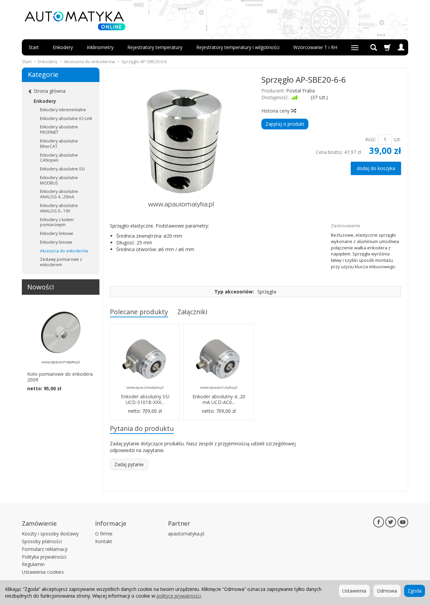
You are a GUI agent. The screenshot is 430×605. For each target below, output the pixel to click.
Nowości (40, 286)
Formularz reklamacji (45, 549)
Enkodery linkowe (56, 233)
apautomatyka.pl (186, 533)
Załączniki (192, 311)
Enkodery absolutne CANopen (59, 157)
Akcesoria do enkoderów (64, 251)
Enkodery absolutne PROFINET (59, 129)
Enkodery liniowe (56, 242)
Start (34, 47)
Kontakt (103, 541)
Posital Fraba (300, 90)
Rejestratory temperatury (154, 47)
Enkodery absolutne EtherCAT (59, 143)
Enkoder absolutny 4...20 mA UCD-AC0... (218, 399)
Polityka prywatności (44, 557)
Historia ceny (276, 111)
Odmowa (387, 591)
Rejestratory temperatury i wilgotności (238, 47)
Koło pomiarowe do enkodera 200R (60, 377)
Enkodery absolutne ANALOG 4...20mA (59, 194)
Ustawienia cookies (43, 572)
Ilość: (370, 139)
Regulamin (33, 564)
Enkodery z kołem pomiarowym (57, 222)
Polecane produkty (139, 311)
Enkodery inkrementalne (63, 110)
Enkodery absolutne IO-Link (66, 118)
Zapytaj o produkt (284, 124)
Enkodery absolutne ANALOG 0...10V (59, 208)
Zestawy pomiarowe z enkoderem (61, 262)
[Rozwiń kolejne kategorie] (354, 47)
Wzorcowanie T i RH (315, 47)
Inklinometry (100, 47)
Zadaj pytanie (129, 464)
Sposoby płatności (42, 541)
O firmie (104, 533)
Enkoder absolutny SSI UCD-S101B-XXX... (145, 399)
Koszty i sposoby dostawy (50, 533)
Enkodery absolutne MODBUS (59, 180)
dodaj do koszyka (376, 168)
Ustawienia (354, 591)
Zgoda (414, 591)
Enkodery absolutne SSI (62, 169)
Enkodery (63, 47)
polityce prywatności (179, 596)
